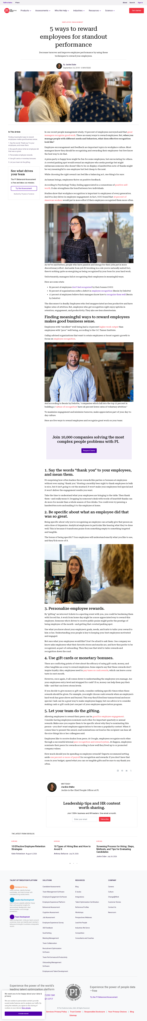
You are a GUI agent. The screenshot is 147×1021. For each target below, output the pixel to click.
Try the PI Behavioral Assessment (103, 997)
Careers (111, 886)
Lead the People (81, 923)
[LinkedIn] (118, 771)
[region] (23, 1004)
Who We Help (61, 10)
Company (112, 880)
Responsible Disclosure (94, 1012)
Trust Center (75, 1012)
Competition (79, 933)
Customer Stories (114, 902)
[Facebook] (122, 771)
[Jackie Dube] (59, 66)
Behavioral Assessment (51, 907)
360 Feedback (48, 928)
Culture (110, 892)
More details (26, 1008)
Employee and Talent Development (55, 971)
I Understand (23, 1013)
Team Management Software (53, 892)
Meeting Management (51, 938)
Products (25, 10)
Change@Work (113, 897)
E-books (78, 892)
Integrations (79, 897)
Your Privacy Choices (117, 1012)
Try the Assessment (24, 188)
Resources (94, 10)
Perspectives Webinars (83, 917)
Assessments (41, 10)
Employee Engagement (72, 22)
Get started (136, 10)
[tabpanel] (31, 848)
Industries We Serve (82, 928)
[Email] (126, 771)
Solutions (47, 880)
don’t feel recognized (82, 287)
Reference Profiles (82, 907)
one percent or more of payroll (65, 757)
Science (109, 10)
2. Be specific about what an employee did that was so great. (23, 150)
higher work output (108, 327)
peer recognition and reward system (91, 742)
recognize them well (116, 294)
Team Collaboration (50, 943)
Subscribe (105, 819)
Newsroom (112, 912)
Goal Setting (47, 933)
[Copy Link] (131, 771)
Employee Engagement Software (55, 897)
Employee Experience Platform (54, 902)
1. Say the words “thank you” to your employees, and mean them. (21, 144)
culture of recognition (66, 407)
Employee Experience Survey (53, 923)
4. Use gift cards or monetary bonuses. (22, 158)
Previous (8, 850)
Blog (77, 886)
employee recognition (102, 291)
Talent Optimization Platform (23, 880)
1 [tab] (70, 863)
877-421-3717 (46, 999)
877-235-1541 (48, 995)
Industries (78, 10)
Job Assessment (49, 917)
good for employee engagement (108, 716)
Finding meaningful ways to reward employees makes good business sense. (23, 138)
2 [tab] (73, 863)
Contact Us (112, 907)
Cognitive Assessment (51, 912)
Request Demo (89, 450)
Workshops (79, 912)
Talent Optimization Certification (87, 902)
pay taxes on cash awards (95, 670)
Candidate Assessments (51, 886)
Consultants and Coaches (84, 938)
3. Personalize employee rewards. (20, 155)
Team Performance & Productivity (55, 957)
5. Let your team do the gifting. (19, 162)
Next (139, 850)
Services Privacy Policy (56, 1012)
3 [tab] (77, 863)
